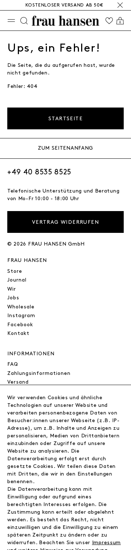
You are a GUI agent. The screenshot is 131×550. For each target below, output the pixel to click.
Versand (18, 382)
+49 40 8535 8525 (39, 172)
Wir (11, 289)
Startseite (65, 118)
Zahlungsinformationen (39, 373)
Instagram (21, 315)
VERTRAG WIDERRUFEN (65, 222)
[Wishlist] (109, 21)
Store (14, 271)
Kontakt (18, 333)
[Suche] (24, 21)
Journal (17, 280)
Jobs (13, 297)
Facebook (20, 324)
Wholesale (21, 306)
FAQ (12, 364)
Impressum (106, 542)
